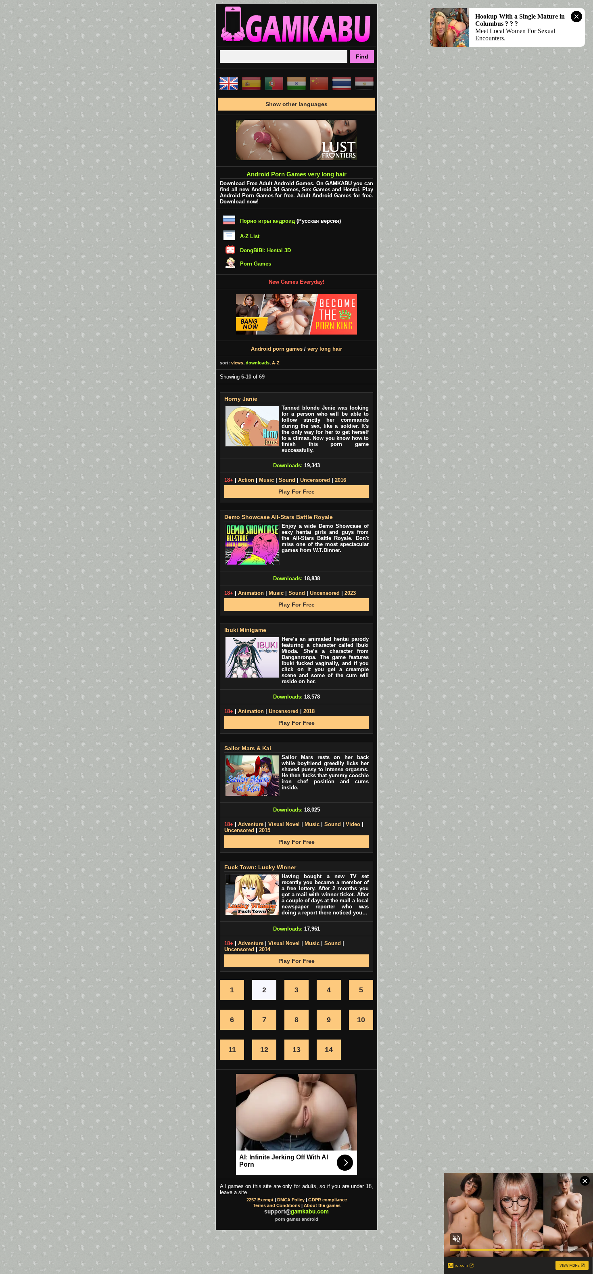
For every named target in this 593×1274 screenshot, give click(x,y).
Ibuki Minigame (245, 630)
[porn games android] (296, 43)
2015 (264, 830)
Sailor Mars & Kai (247, 748)
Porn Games (255, 264)
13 (296, 1050)
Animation (251, 593)
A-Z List (249, 236)
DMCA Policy (291, 1199)
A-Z (276, 362)
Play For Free (296, 491)
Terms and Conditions (276, 1205)
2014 (264, 949)
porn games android (296, 1219)
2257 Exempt (260, 1199)
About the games (322, 1205)
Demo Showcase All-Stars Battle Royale (278, 517)
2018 (309, 711)
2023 (350, 593)
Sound (287, 480)
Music (266, 480)
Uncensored (315, 480)
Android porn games (277, 349)
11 (232, 1050)
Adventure (250, 824)
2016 (340, 480)
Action (246, 480)
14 (329, 1050)
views (237, 362)
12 (264, 1050)
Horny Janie (240, 398)
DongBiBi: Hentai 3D (265, 250)
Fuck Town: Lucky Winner (260, 867)
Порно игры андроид (267, 221)
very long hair (324, 349)
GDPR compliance (327, 1199)
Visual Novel (284, 824)
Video (353, 824)
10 (361, 1020)
